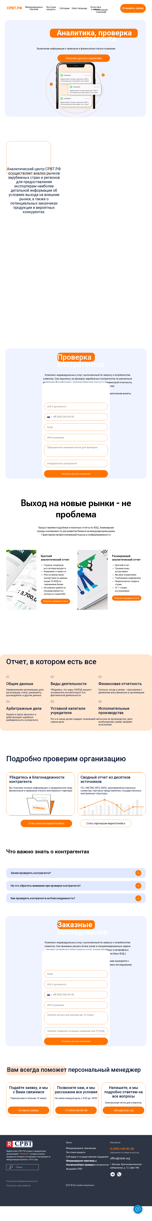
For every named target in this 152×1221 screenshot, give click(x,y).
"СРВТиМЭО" (24, 1154)
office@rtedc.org (120, 1158)
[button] (133, 8)
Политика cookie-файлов (18, 1185)
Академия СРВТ (74, 1169)
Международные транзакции (81, 1148)
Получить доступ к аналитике (76, 474)
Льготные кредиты (76, 1152)
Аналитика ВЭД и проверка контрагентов (87, 1164)
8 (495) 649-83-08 (122, 1149)
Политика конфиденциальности (22, 1181)
